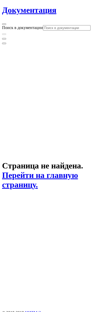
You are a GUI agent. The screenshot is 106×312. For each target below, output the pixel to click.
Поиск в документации (22, 27)
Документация (29, 10)
